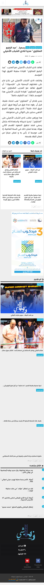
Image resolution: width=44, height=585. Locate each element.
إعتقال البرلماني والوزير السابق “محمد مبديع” (17, 507)
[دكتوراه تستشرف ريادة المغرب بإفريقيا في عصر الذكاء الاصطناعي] (22, 439)
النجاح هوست (21, 579)
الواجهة (32, 47)
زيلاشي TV (38, 156)
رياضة (27, 47)
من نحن (20, 546)
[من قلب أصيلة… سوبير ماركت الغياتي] (32, 161)
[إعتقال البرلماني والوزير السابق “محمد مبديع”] (38, 509)
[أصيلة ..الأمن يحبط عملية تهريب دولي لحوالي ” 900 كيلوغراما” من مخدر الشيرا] (38, 482)
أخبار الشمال (17, 181)
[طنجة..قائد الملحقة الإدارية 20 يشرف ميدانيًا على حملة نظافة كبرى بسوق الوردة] (11, 186)
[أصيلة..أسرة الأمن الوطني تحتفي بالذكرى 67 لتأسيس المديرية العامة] (38, 500)
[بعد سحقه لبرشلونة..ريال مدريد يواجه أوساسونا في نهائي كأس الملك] (38, 473)
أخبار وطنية (38, 181)
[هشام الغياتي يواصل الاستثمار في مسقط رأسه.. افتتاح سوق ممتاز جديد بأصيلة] (11, 161)
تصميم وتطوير (32, 579)
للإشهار (20, 554)
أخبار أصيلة (38, 47)
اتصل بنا (21, 550)
